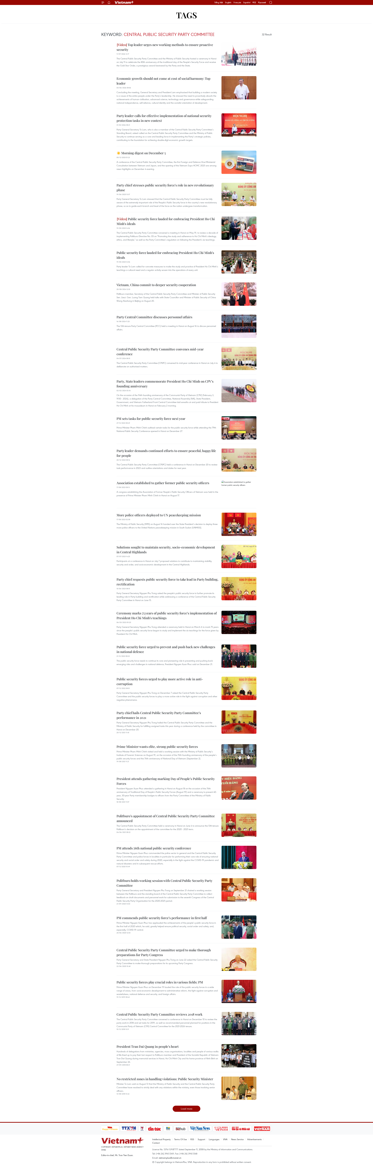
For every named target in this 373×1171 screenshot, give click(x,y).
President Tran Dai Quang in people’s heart (148, 1046)
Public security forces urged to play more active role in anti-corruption (160, 681)
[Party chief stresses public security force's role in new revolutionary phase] (238, 194)
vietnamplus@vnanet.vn (170, 1157)
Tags (186, 14)
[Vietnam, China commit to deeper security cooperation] (238, 294)
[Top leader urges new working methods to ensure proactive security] (238, 54)
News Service (237, 1139)
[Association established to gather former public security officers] (238, 492)
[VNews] (141, 1129)
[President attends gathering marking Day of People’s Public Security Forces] (238, 788)
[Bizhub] (181, 1129)
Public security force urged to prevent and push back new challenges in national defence (166, 649)
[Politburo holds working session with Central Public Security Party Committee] (238, 889)
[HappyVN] (110, 1129)
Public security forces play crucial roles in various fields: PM (160, 982)
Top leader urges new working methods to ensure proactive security (165, 47)
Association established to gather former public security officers (163, 483)
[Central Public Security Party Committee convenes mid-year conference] (238, 358)
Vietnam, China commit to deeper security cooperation (156, 285)
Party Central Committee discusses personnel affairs (154, 317)
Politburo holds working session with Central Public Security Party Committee (164, 883)
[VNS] (200, 1129)
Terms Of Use (180, 1139)
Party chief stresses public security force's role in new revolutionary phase (165, 187)
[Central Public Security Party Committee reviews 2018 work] (238, 1023)
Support (201, 1139)
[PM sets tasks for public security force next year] (238, 427)
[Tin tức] (154, 1129)
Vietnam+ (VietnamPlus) (124, 2)
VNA (225, 1139)
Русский (262, 2)
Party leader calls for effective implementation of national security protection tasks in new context (164, 118)
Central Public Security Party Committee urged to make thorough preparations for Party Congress (164, 952)
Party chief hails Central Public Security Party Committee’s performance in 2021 (159, 715)
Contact (156, 1142)
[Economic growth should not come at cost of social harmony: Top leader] (238, 87)
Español (246, 2)
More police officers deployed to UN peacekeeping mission (159, 515)
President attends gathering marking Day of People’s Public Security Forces (166, 781)
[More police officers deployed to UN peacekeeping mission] (238, 524)
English (228, 2)
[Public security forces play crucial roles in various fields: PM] (238, 991)
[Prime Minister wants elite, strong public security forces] (238, 755)
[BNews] (168, 1129)
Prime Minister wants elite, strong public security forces (157, 746)
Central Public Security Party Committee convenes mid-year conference (160, 351)
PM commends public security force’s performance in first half (162, 918)
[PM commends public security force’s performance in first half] (238, 927)
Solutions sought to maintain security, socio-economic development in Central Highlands (166, 549)
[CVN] (221, 1129)
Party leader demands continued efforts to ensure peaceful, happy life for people (166, 453)
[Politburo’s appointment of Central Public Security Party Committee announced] (238, 825)
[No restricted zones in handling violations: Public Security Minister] (238, 1088)
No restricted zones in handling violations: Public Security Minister (165, 1079)
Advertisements (254, 1139)
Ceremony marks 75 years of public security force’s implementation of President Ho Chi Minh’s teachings (167, 615)
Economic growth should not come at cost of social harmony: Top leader (163, 80)
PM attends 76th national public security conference (154, 848)
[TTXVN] (129, 1129)
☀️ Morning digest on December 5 (141, 153)
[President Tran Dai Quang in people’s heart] (238, 1055)
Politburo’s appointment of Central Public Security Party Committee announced (166, 818)
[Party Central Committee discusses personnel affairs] (238, 326)
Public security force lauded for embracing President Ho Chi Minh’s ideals (166, 221)
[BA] (262, 1129)
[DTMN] (241, 1129)
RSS (192, 1139)
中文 (254, 2)
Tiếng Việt (218, 2)
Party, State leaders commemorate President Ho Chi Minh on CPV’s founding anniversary (165, 383)
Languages (214, 1139)
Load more (186, 1108)
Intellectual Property (161, 1139)
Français (237, 2)
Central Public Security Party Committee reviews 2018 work (159, 1014)
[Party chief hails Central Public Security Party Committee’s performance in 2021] (238, 722)
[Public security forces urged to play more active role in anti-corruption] (238, 688)
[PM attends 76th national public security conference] (238, 857)
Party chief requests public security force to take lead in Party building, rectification (167, 581)
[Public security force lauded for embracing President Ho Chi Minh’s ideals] (238, 228)
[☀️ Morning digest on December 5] (238, 162)
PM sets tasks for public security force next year (151, 418)
